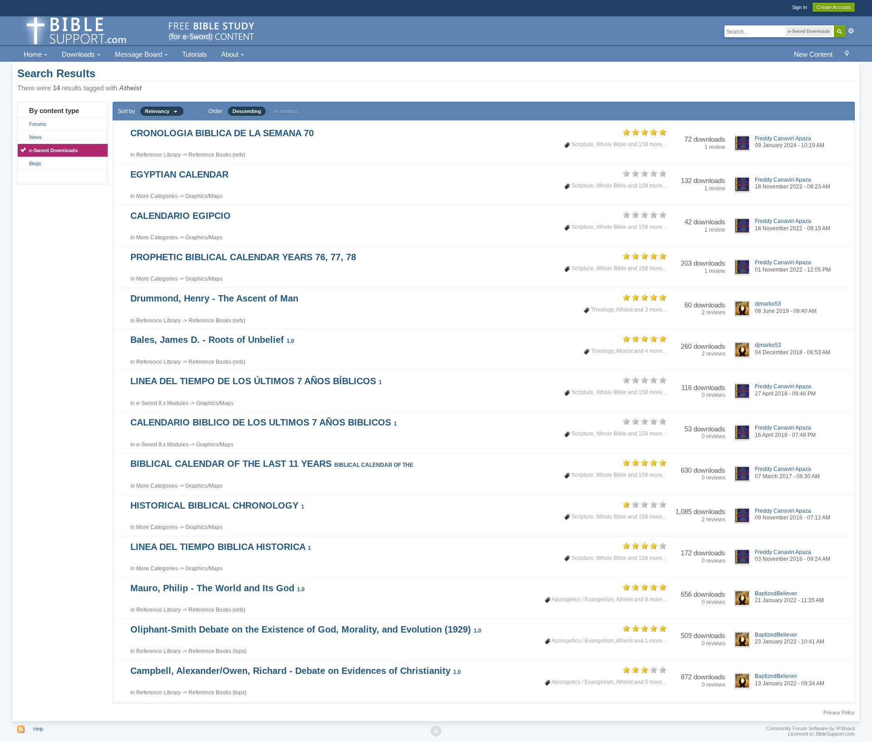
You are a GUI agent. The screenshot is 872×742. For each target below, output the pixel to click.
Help (38, 729)
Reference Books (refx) (216, 155)
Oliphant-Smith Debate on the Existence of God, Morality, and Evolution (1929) (305, 629)
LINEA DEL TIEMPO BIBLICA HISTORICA (220, 547)
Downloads (79, 54)
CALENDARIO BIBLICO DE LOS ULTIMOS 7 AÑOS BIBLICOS (263, 422)
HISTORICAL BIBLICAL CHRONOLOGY (217, 505)
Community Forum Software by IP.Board (810, 728)
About (230, 54)
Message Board (139, 54)
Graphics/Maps (204, 196)
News (35, 137)
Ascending (285, 111)
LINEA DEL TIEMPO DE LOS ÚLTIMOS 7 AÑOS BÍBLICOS (256, 381)
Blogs (35, 163)
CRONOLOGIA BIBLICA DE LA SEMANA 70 (222, 133)
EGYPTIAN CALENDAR (179, 174)
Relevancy (159, 111)
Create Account (834, 7)
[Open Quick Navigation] (846, 55)
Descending (247, 111)
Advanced (851, 31)
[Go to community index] (139, 30)
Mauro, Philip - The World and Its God (217, 588)
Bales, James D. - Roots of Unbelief (212, 340)
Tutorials (194, 54)
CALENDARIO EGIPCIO (180, 216)
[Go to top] (436, 731)
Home (34, 54)
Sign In (799, 7)
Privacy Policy (839, 712)
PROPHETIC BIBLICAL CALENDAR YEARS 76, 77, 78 (243, 257)
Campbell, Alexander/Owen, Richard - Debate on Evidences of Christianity (295, 671)
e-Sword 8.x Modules (162, 403)
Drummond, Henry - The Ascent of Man (214, 298)
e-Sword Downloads (53, 150)
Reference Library (158, 155)
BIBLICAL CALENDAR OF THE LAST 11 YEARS (271, 464)
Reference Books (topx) (217, 651)
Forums (37, 124)
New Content (813, 54)
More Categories (157, 196)
